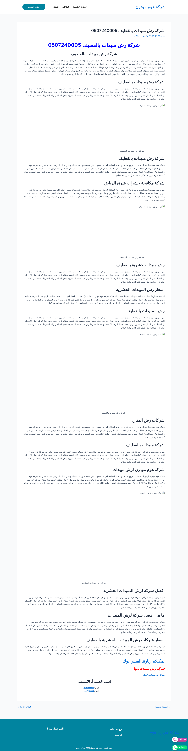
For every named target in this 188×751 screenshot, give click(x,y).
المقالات (65, 7)
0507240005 (89, 688)
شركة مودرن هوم (165, 732)
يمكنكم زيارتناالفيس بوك (144, 661)
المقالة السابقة (162, 707)
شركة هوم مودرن (150, 6)
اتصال (55, 7)
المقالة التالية (24, 707)
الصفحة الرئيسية (80, 7)
